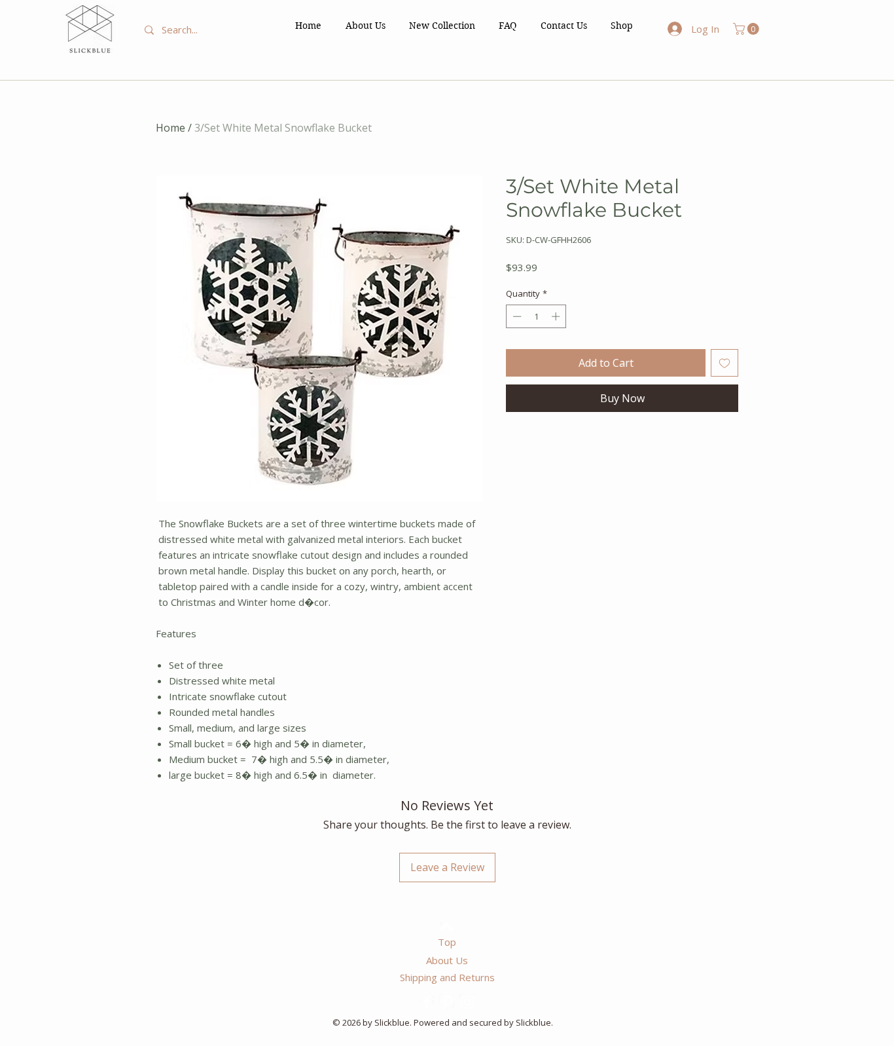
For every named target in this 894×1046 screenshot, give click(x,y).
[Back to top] (447, 926)
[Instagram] (467, 1002)
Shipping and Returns (447, 977)
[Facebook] (426, 1002)
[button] (622, 25)
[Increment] (557, 316)
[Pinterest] (447, 1002)
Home (170, 128)
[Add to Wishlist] (724, 363)
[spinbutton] (536, 316)
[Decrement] (516, 316)
